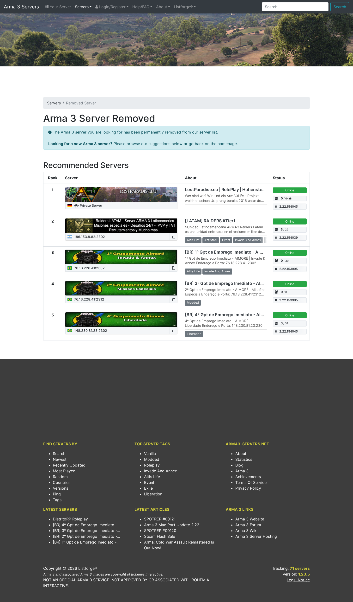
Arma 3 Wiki (246, 530)
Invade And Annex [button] (248, 240)
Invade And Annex (160, 470)
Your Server (60, 6)
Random (60, 476)
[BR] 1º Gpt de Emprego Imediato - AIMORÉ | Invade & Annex (246, 252)
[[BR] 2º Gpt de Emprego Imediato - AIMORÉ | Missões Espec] (121, 288)
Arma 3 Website (249, 519)
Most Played (64, 470)
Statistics (243, 459)
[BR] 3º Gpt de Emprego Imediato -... (86, 530)
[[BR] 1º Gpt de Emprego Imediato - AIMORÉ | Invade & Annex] (121, 257)
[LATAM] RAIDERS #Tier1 (210, 220)
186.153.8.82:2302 (89, 237)
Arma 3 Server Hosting (256, 536)
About (161, 6)
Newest (60, 459)
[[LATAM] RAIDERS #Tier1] (121, 225)
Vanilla (150, 453)
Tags (57, 499)
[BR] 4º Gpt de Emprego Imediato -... (86, 524)
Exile (148, 488)
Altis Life (152, 476)
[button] (173, 236)
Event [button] (226, 240)
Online (289, 190)
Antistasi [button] (210, 240)
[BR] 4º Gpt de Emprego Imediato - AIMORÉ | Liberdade (241, 314)
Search (340, 6)
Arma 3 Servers (21, 7)
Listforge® (183, 6)
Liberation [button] (194, 334)
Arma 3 (242, 470)
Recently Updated (69, 465)
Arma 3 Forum (248, 524)
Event (149, 482)
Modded (151, 459)
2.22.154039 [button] (288, 237)
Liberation (153, 494)
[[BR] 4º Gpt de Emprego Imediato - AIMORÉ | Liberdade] (121, 319)
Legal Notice (298, 579)
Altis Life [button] (193, 240)
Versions (60, 488)
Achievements (248, 476)
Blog (239, 465)
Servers (82, 6)
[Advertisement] (176, 83)
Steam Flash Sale (159, 536)
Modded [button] (193, 302)
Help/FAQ (140, 6)
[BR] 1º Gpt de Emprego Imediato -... (86, 542)
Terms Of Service (251, 482)
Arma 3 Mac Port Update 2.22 (171, 524)
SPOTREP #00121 (160, 519)
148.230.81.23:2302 (90, 330)
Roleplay (152, 465)
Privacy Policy (248, 488)
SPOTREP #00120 (160, 530)
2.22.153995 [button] (288, 269)
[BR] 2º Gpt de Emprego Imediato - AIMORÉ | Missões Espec (246, 283)
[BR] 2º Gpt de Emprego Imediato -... (86, 536)
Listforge (86, 568)
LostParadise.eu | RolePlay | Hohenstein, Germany (236, 189)
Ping (57, 494)
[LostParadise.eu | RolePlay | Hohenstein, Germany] (121, 194)
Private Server (90, 205)
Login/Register (112, 6)
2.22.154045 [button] (288, 206)
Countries (61, 482)
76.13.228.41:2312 (88, 299)
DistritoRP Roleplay (70, 519)
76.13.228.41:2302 (89, 268)
